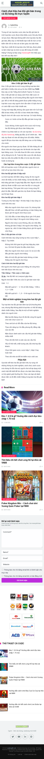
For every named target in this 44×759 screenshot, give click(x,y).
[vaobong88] (22, 3)
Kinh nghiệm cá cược (9, 18)
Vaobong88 (26, 53)
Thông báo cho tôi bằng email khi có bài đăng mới (23, 576)
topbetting (14, 25)
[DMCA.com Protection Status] (22, 727)
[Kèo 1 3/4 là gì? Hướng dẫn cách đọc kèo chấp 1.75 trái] (22, 402)
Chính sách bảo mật (30, 754)
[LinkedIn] (25, 736)
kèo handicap (9, 135)
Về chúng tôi (11, 754)
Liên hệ (20, 754)
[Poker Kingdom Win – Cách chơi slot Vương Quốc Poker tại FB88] (22, 485)
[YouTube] (18, 736)
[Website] (31, 736)
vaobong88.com (11, 748)
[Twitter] (12, 736)
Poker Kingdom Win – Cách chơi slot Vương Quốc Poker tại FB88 (20, 504)
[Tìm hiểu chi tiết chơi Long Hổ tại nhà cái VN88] (22, 441)
